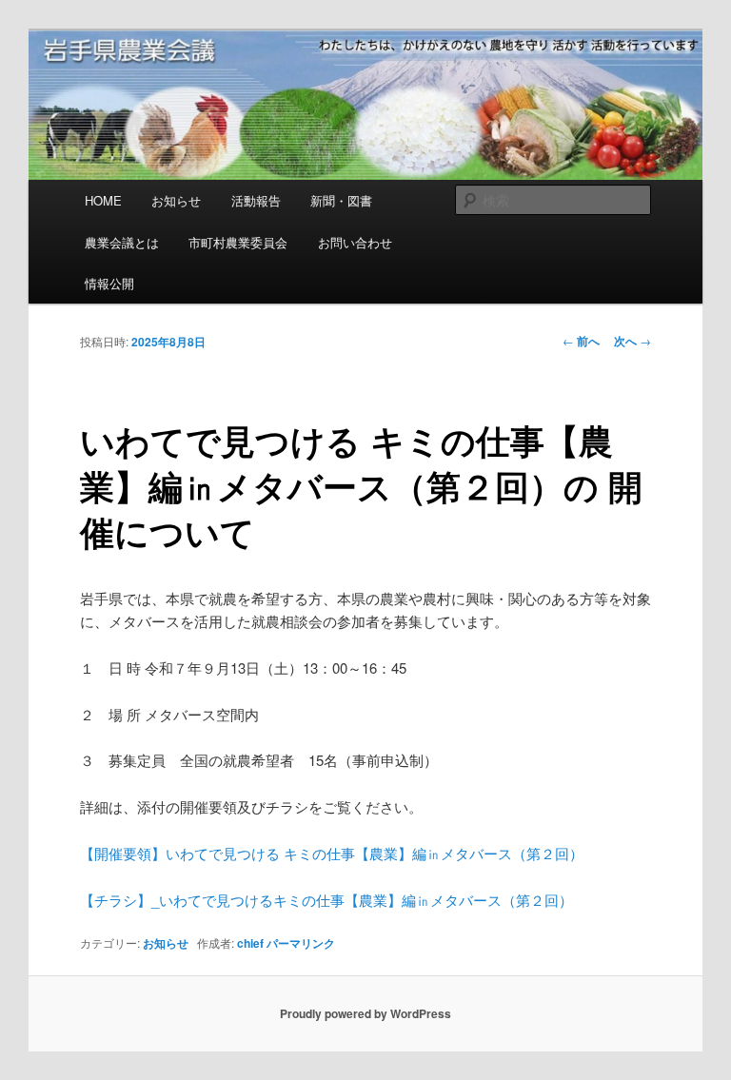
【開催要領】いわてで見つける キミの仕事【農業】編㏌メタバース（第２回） (331, 853)
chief (250, 943)
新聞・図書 (341, 200)
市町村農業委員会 (237, 242)
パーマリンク (301, 943)
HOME (103, 200)
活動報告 (256, 200)
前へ (581, 340)
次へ (632, 340)
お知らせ (176, 200)
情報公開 (109, 283)
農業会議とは (122, 242)
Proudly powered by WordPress (365, 1013)
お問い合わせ (355, 242)
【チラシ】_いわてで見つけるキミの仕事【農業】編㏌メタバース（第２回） (326, 900)
